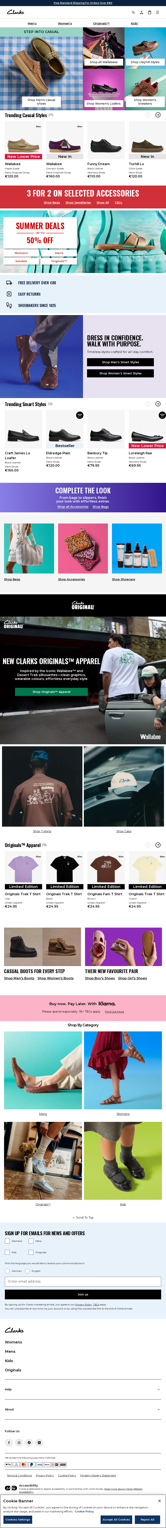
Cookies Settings (17, 1519)
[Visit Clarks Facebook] (9, 1443)
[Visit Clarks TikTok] (29, 1443)
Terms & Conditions (19, 1475)
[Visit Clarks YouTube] (39, 1443)
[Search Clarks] (133, 12)
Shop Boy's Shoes (100, 978)
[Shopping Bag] (149, 12)
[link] (23, 152)
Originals (40, 1252)
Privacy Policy (83, 1304)
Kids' (134, 23)
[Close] (159, 1500)
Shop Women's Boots (55, 978)
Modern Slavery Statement (98, 1475)
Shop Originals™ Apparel (51, 692)
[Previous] (148, 114)
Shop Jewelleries (78, 202)
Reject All (147, 1519)
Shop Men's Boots (19, 978)
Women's (65, 23)
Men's (32, 23)
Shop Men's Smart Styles (120, 362)
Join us (83, 1294)
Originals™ (101, 23)
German (17, 1270)
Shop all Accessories (72, 507)
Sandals (21, 261)
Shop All (103, 202)
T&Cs (118, 202)
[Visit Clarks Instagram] (19, 1443)
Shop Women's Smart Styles (120, 373)
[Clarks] (15, 12)
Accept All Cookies (116, 1519)
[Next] (158, 114)
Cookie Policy (67, 1475)
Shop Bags (52, 202)
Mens (38, 1240)
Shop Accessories (71, 579)
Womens (17, 1240)
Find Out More (114, 1011)
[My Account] (141, 12)
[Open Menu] (157, 12)
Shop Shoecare (123, 579)
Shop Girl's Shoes (132, 978)
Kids (14, 1252)
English (36, 1270)
